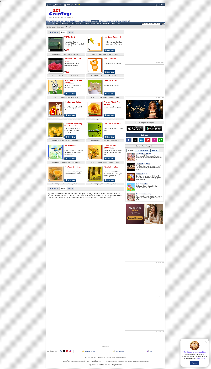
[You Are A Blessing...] (55, 173)
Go (163, 23)
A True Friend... (70, 145)
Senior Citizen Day (142, 183)
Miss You (78, 24)
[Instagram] (70, 351)
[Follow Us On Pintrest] (147, 140)
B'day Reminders (90, 351)
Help (128, 361)
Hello (57, 24)
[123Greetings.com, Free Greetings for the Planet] (61, 13)
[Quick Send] (49, 50)
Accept (194, 363)
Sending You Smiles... (73, 102)
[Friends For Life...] (95, 173)
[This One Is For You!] (95, 130)
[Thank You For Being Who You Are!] (55, 130)
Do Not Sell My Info (110, 361)
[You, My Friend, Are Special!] (95, 108)
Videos (70, 32)
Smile (99, 24)
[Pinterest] (67, 351)
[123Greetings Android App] (153, 128)
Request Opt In (121, 361)
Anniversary (65, 21)
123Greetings (51, 27)
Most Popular (53, 32)
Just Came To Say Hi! (112, 37)
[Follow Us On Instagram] (154, 140)
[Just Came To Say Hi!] (95, 44)
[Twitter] (64, 351)
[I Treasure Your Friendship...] (95, 152)
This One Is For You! (112, 124)
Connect (58, 5)
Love (79, 21)
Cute (114, 21)
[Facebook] (61, 351)
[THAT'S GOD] (55, 43)
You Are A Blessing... (73, 167)
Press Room (109, 357)
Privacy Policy (75, 361)
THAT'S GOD (69, 37)
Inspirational (86, 21)
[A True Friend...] (55, 152)
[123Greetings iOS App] (134, 128)
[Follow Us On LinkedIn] (141, 140)
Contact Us (145, 361)
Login (162, 5)
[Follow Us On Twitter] (135, 140)
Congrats (108, 21)
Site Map (87, 357)
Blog (76, 5)
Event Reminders (120, 351)
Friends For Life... (111, 167)
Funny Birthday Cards (143, 163)
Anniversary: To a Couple (144, 194)
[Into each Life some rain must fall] (55, 65)
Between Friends (109, 24)
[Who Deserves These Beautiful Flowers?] (55, 87)
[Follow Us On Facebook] (128, 140)
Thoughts (50, 24)
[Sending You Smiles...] (55, 108)
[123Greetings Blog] (144, 214)
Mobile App (70, 5)
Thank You (56, 21)
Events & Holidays (123, 21)
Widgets (116, 357)
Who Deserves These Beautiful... (73, 81)
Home (50, 5)
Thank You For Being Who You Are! (73, 125)
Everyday (73, 21)
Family (102, 21)
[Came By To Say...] (95, 87)
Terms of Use (66, 361)
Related (154, 150)
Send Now (110, 50)
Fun (72, 24)
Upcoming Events (142, 150)
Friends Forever (89, 24)
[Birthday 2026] (144, 109)
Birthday (49, 21)
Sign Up (157, 5)
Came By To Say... (111, 80)
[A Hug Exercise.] (95, 65)
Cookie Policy (85, 361)
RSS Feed (123, 357)
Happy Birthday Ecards (143, 153)
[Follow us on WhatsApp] (160, 140)
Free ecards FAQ (136, 361)
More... (119, 24)
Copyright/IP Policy (96, 361)
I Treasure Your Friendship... (110, 146)
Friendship (94, 21)
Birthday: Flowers (141, 173)
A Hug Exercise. (110, 59)
